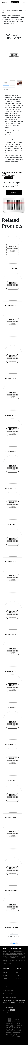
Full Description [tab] (9, 90)
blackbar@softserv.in (10, 997)
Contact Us (8, 178)
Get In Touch (14, 2)
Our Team (5, 975)
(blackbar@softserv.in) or (9, 175)
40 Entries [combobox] (14, 933)
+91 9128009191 (9, 990)
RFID (17, 982)
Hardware (18, 978)
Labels (17, 972)
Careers (5, 978)
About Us (5, 972)
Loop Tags (18, 975)
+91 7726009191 (9, 993)
